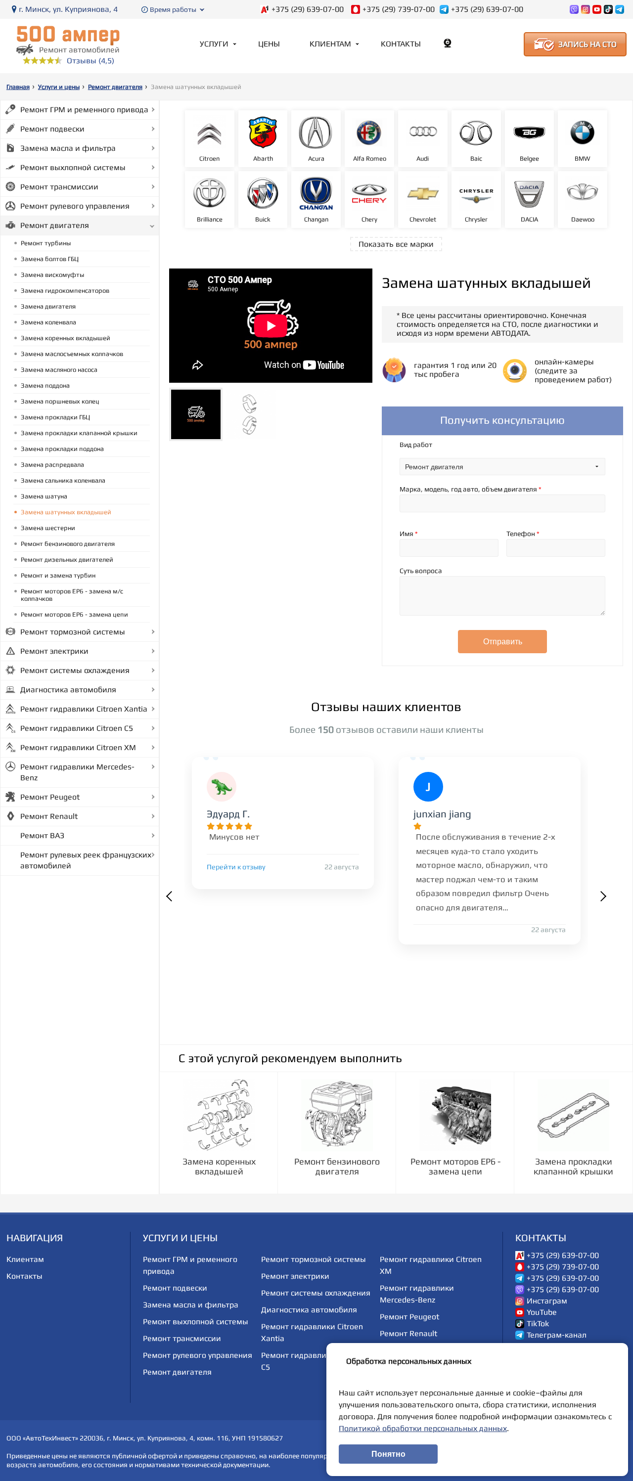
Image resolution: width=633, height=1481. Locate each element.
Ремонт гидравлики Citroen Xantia (83, 709)
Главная (18, 86)
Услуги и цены (59, 86)
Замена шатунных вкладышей (66, 512)
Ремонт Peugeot (50, 797)
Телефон (523, 534)
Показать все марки (396, 244)
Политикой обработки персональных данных (423, 1428)
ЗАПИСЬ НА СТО (587, 44)
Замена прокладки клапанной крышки (79, 433)
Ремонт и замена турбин (58, 575)
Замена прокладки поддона (62, 448)
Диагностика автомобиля (68, 689)
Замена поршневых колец (60, 401)
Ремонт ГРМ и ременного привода (84, 109)
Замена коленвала (48, 322)
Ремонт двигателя (115, 86)
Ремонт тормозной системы (72, 631)
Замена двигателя (48, 306)
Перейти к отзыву (236, 867)
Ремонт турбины (46, 243)
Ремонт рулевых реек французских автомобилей (85, 860)
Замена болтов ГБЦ (50, 259)
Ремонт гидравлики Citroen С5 (76, 728)
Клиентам (330, 43)
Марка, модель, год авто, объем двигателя (471, 489)
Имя (409, 534)
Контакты (401, 43)
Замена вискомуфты (52, 274)
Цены (269, 43)
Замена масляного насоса (59, 369)
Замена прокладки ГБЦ (55, 417)
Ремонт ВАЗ (42, 835)
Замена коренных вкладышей (65, 338)
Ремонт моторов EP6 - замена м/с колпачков (72, 594)
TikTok (538, 1323)
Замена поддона (45, 385)
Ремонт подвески (52, 129)
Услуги (214, 43)
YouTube (542, 1312)
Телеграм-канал (557, 1335)
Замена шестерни (48, 528)
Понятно (388, 1454)
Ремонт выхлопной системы (73, 167)
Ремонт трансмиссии (59, 186)
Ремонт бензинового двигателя (68, 543)
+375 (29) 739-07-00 (398, 9)
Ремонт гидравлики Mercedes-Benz (77, 772)
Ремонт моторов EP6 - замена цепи (74, 614)
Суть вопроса (421, 571)
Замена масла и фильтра (68, 148)
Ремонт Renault (49, 816)
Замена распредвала (52, 464)
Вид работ (416, 445)
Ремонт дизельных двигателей (67, 559)
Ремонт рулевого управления (75, 206)
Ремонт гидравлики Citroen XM (78, 747)
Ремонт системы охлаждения (75, 670)
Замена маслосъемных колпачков (72, 354)
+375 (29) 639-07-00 (307, 9)
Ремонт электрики (54, 651)
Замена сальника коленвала (63, 480)
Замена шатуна (44, 496)
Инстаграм (547, 1301)
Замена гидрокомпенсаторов (65, 290)
